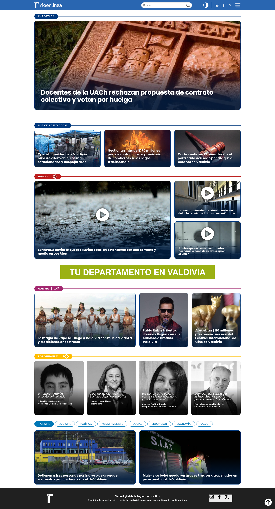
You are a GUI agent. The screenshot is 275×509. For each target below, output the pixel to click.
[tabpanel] (137, 456)
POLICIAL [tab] (44, 424)
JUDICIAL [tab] (65, 424)
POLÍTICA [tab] (86, 424)
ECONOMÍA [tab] (184, 424)
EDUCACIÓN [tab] (159, 424)
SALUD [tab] (204, 424)
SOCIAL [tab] (137, 424)
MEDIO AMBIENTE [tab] (112, 424)
